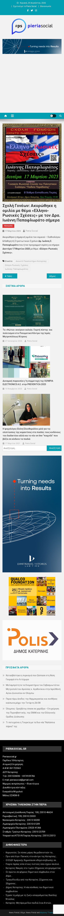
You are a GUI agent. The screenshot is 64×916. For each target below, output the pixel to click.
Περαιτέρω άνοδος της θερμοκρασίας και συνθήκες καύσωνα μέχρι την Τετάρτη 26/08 (31, 701)
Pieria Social (32, 231)
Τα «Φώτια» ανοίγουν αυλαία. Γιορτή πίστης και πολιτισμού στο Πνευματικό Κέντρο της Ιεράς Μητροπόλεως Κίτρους (27, 333)
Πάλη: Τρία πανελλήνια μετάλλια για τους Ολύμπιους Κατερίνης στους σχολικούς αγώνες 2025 (12, 276)
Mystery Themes (47, 913)
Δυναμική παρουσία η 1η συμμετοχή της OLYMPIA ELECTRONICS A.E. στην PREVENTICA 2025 (28, 383)
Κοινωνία (8, 226)
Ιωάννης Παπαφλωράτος (16, 269)
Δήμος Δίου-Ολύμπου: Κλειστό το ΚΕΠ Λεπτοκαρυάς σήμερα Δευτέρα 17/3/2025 (55, 276)
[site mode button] (53, 115)
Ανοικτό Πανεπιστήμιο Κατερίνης (31, 261)
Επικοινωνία (45, 6)
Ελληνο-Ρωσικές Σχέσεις (16, 265)
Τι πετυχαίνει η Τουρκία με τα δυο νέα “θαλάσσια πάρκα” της (30, 724)
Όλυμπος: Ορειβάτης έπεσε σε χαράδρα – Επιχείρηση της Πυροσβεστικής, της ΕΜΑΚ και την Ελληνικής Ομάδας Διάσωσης (32, 712)
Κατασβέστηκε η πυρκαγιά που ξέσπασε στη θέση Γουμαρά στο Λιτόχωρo (30, 677)
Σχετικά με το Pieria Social (25, 6)
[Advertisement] (32, 84)
